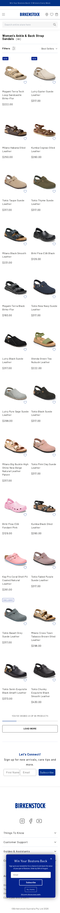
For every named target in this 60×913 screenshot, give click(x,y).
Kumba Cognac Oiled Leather (43, 149)
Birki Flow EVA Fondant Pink (10, 525)
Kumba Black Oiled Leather (42, 525)
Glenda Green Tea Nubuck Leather (41, 360)
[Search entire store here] (55, 25)
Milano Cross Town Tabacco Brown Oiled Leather (43, 636)
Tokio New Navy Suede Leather (44, 307)
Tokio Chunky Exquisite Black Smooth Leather (40, 692)
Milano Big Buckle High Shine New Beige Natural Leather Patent (15, 469)
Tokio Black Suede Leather (41, 413)
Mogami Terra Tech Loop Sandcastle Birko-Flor (13, 95)
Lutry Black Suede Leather (12, 360)
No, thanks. (31, 889)
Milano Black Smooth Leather (14, 255)
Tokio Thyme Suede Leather (42, 202)
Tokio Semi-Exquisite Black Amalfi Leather (14, 691)
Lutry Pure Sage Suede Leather (15, 413)
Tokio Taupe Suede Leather (13, 202)
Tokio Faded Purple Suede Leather (42, 578)
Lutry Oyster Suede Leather (42, 93)
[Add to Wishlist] (25, 82)
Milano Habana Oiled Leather (13, 149)
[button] (3, 14)
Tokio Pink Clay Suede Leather (43, 466)
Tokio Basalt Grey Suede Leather (12, 634)
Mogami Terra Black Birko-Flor (13, 307)
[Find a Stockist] (46, 14)
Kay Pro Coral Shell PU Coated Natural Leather (15, 580)
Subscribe (47, 772)
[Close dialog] (51, 859)
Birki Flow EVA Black (43, 253)
